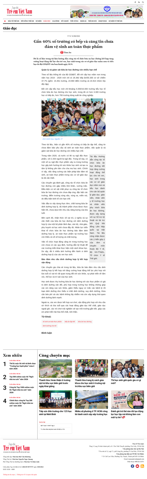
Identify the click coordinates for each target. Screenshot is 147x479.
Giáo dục (46, 21)
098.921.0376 (139, 461)
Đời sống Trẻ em (27, 21)
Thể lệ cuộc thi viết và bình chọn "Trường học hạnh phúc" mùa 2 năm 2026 (22, 366)
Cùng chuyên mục (54, 355)
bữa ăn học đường (85, 321)
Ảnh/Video (102, 21)
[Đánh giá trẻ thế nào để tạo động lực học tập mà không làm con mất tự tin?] (127, 399)
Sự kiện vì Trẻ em (115, 21)
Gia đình (55, 21)
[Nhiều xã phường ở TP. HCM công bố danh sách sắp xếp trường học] (91, 399)
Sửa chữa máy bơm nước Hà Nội (52, 429)
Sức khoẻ (64, 21)
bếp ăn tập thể (70, 321)
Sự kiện (39, 21)
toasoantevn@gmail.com (136, 459)
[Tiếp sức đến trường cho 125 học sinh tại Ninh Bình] (55, 399)
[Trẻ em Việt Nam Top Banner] (91, 11)
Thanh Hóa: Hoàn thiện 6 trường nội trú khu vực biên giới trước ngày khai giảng (54, 383)
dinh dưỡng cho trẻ (49, 326)
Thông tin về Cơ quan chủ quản (27, 474)
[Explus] (74, 338)
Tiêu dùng (74, 21)
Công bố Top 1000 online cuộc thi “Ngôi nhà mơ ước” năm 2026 (21, 390)
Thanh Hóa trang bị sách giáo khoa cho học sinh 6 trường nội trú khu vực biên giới (90, 383)
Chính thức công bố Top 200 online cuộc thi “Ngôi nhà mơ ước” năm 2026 (21, 403)
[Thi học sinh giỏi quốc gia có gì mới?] (127, 368)
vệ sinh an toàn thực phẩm (52, 321)
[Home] (5, 21)
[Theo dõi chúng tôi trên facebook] (135, 2)
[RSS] (139, 2)
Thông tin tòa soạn (9, 474)
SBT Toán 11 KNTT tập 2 (47, 425)
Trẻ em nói (92, 21)
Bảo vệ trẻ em (13, 21)
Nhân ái (83, 21)
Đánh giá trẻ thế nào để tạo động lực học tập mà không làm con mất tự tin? (127, 414)
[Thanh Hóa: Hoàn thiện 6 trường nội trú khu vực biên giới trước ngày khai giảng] (55, 368)
